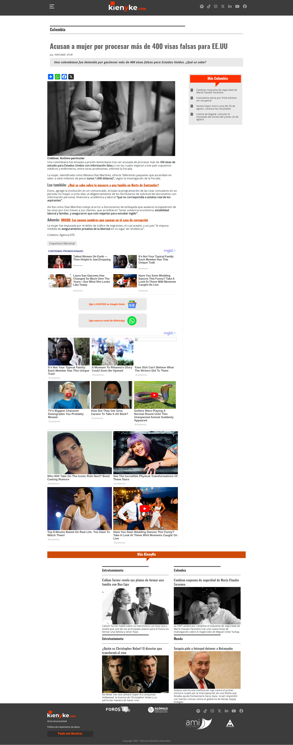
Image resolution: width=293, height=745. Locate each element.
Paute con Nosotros (70, 733)
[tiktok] (209, 7)
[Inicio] (127, 6)
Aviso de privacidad (57, 721)
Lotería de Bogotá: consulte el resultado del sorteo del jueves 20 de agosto (217, 116)
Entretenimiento (112, 570)
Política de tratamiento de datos (63, 727)
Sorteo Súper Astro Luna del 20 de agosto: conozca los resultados (215, 107)
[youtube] (237, 7)
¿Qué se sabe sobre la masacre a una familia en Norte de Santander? (113, 185)
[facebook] (245, 7)
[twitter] (223, 7)
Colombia (57, 30)
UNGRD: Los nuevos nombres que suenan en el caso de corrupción (104, 220)
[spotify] (202, 7)
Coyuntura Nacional (62, 243)
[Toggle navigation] (51, 6)
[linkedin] (230, 7)
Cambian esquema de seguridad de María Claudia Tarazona (216, 91)
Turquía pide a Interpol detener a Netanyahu (203, 648)
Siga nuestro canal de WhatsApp (107, 320)
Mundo (178, 639)
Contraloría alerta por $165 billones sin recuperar (216, 99)
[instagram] (215, 7)
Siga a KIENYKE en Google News (107, 304)
